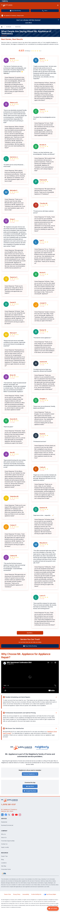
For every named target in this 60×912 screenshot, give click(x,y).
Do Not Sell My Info (36, 894)
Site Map (3, 866)
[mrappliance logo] (30, 800)
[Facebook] (6, 815)
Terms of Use (7, 894)
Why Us (3, 834)
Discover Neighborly (29, 774)
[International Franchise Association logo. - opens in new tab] (4, 873)
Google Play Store (31, 791)
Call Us (45, 10)
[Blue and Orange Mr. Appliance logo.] (21, 748)
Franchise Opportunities (7, 841)
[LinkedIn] (2, 815)
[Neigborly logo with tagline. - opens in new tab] (42, 748)
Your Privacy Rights (51, 894)
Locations (4, 863)
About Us (4, 837)
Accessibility (26, 894)
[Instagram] (20, 815)
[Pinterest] (13, 815)
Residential (4, 822)
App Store (31, 786)
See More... (30, 633)
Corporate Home (6, 869)
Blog (2, 859)
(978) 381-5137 (9, 804)
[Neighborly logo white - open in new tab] (5, 1)
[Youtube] (16, 815)
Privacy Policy (16, 894)
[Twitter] (9, 815)
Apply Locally (5, 847)
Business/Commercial (7, 825)
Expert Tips (4, 856)
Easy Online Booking (16, 10)
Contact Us (4, 844)
